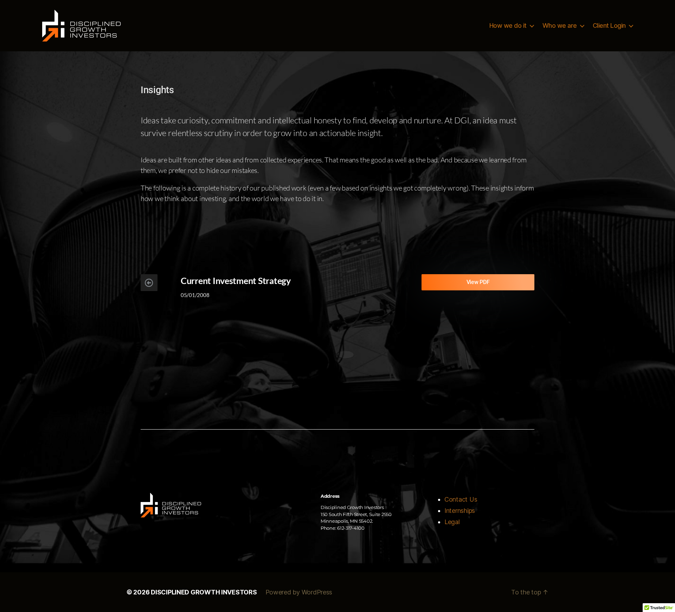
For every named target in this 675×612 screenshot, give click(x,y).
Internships (459, 510)
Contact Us (460, 499)
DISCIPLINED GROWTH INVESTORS (204, 592)
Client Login (609, 25)
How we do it (508, 25)
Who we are (559, 25)
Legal (452, 522)
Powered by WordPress (299, 592)
